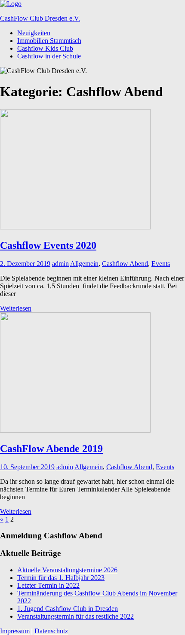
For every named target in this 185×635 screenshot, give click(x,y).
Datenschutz (51, 631)
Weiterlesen (15, 308)
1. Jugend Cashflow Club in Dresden (67, 608)
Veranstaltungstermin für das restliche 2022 (75, 616)
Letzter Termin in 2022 (48, 585)
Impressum (15, 631)
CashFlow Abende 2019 (51, 448)
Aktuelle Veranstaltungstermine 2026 (67, 570)
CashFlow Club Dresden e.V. (40, 18)
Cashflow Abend (125, 263)
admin (60, 263)
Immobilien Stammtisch (49, 40)
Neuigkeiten (33, 33)
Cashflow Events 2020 (48, 245)
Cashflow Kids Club (45, 48)
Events (160, 263)
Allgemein (84, 263)
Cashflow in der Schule (49, 56)
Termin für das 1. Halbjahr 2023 (61, 577)
